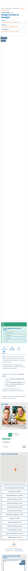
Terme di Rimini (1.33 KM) (15, 537)
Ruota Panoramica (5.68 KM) (14, 495)
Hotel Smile (16, 8)
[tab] (4, 348)
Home (2, 8)
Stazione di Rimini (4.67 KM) (14, 507)
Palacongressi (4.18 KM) (14, 530)
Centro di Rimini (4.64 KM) (14, 526)
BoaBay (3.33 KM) (14, 518)
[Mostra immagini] (23, 417)
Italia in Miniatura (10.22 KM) (14, 533)
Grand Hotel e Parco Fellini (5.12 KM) (15, 484)
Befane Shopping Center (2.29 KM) (14, 488)
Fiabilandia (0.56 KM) (15, 491)
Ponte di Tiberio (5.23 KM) (14, 499)
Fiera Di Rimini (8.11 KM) (14, 522)
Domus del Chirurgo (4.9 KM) (14, 514)
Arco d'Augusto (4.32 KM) (14, 511)
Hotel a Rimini (8, 8)
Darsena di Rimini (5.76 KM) (14, 503)
